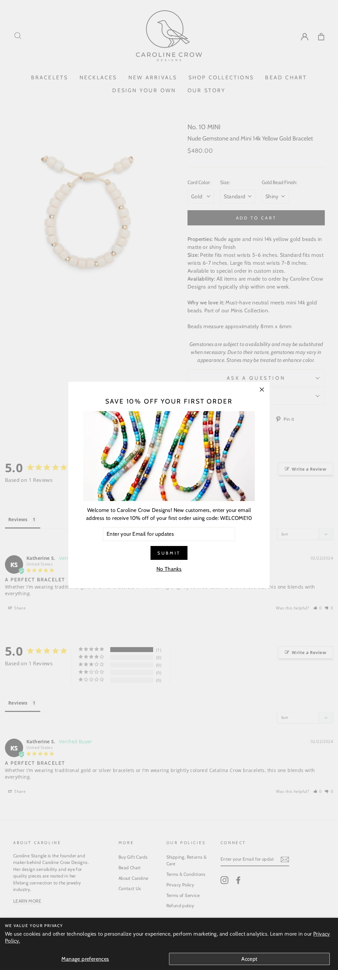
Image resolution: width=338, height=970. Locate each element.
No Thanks (169, 569)
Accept (249, 959)
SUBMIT (168, 553)
